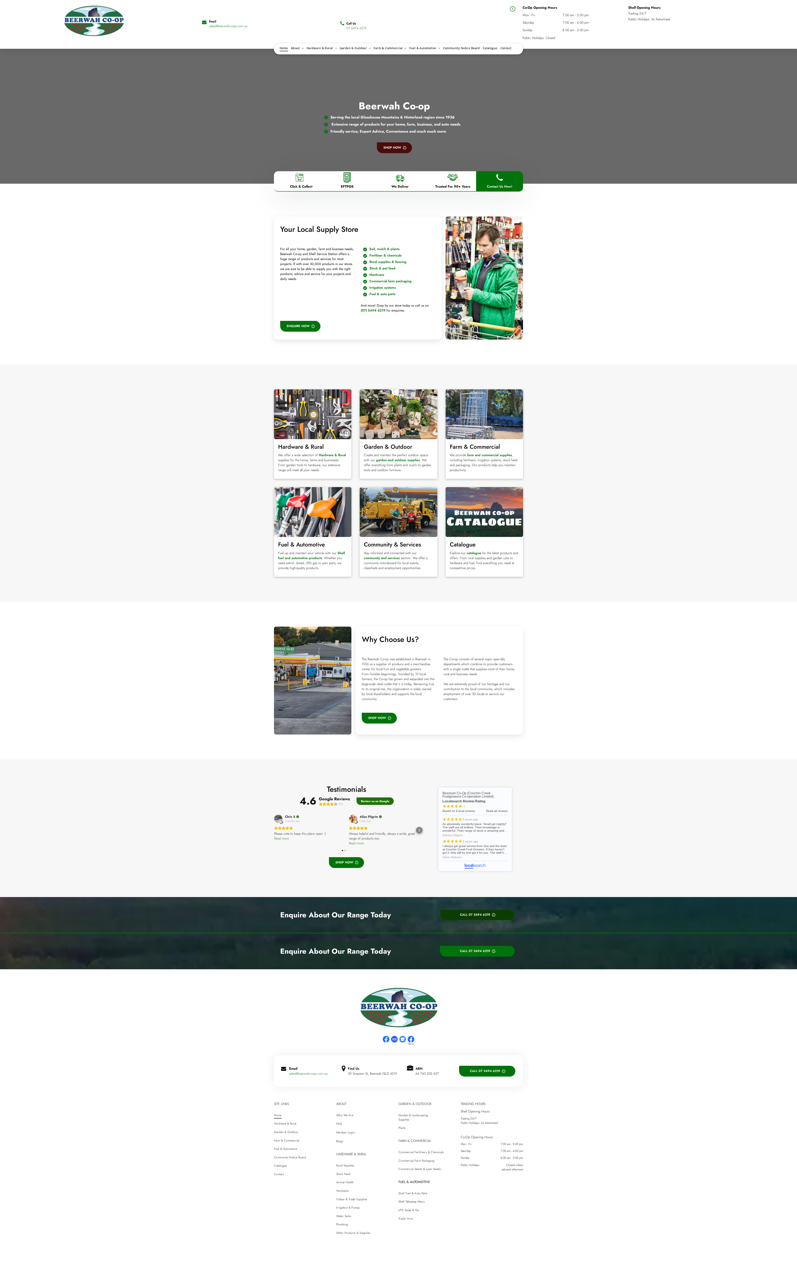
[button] (274, 830)
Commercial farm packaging (390, 281)
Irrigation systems (382, 287)
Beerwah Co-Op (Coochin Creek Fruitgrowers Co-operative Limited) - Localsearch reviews (475, 829)
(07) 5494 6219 (373, 310)
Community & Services (392, 544)
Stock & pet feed (382, 268)
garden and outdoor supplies (398, 460)
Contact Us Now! (499, 186)
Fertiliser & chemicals (385, 255)
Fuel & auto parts (382, 294)
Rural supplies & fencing (387, 261)
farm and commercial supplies (489, 455)
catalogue (474, 553)
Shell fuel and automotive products (311, 555)
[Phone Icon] (499, 182)
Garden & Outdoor (388, 446)
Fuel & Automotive (301, 544)
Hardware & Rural (301, 446)
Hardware (376, 274)
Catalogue (463, 544)
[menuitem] (284, 48)
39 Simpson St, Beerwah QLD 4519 (372, 1073)
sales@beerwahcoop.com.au (308, 1073)
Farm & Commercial (475, 446)
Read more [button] (281, 838)
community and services (382, 558)
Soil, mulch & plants (384, 249)
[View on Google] (278, 819)
